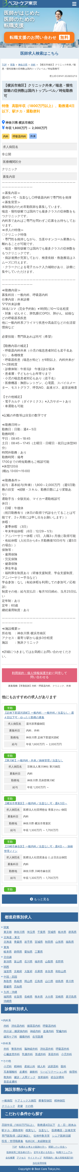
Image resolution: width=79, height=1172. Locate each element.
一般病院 (7, 1100)
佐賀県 (18, 996)
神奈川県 (22, 64)
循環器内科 (33, 1025)
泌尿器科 (53, 1066)
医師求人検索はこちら (39, 53)
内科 (33, 64)
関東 (6, 927)
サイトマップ (35, 1157)
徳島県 (59, 981)
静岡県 (18, 951)
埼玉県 (31, 931)
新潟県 (8, 961)
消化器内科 (18, 1025)
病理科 (73, 1071)
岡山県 (28, 981)
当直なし (44, 1130)
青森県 (18, 941)
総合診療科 (57, 1077)
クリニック (8, 1105)
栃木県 (62, 931)
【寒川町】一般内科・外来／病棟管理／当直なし (33, 760)
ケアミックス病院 (25, 1100)
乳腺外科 (27, 1054)
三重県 (39, 951)
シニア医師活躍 (61, 1135)
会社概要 (10, 1157)
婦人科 (41, 1066)
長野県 (59, 961)
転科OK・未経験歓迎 (38, 1141)
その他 (29, 1105)
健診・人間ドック (24, 1077)
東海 (6, 947)
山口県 (49, 981)
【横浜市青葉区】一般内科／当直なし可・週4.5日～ (35, 803)
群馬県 (72, 931)
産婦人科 (29, 1066)
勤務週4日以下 (46, 1124)
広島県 (39, 981)
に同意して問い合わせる (39, 675)
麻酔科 (34, 1071)
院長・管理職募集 (12, 1141)
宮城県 (39, 941)
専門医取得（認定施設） (16, 1135)
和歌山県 (60, 971)
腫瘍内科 (24, 1036)
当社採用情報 (39, 1163)
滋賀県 (8, 971)
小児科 (8, 1066)
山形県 (59, 941)
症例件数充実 (42, 1135)
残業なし (31, 1130)
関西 (6, 966)
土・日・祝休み (67, 1124)
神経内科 (35, 1031)
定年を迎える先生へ (44, 1152)
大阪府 (28, 971)
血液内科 (48, 1031)
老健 (20, 1105)
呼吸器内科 (49, 1025)
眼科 (63, 1066)
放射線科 (43, 1077)
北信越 (8, 957)
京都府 (18, 971)
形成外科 (40, 1054)
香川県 (70, 981)
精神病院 (59, 1100)
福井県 (39, 961)
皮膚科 (23, 1071)
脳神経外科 (31, 1048)
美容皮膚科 (10, 1081)
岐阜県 (8, 951)
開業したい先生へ (58, 1146)
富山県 (18, 961)
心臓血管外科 (12, 1054)
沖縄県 (8, 1001)
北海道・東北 (12, 937)
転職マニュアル (64, 1152)
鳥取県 (8, 981)
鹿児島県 (71, 996)
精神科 (18, 1066)
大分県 (49, 996)
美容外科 (53, 1054)
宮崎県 (59, 996)
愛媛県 (8, 986)
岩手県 (28, 941)
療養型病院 (45, 1100)
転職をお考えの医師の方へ (33, 1146)
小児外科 (66, 1054)
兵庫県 (39, 971)
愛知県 (28, 951)
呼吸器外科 (62, 1048)
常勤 (12, 64)
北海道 (8, 941)
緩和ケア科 (10, 1036)
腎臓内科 (61, 1031)
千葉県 (41, 931)
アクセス (21, 1157)
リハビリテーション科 (53, 1071)
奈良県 (49, 971)
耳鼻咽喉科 (10, 1071)
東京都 (8, 931)
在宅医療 (37, 1036)
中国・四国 (10, 976)
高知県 (18, 986)
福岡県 (8, 996)
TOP (4, 64)
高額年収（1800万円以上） (18, 1124)
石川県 (28, 961)
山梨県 (49, 961)
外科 (6, 1048)
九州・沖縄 (10, 992)
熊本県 (39, 996)
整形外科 (16, 1048)
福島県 (70, 941)
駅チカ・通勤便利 (12, 1130)
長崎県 (28, 996)
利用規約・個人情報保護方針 (32, 673)
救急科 (8, 1077)
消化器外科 (46, 1048)
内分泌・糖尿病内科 (16, 1031)
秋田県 (49, 941)
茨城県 (52, 931)
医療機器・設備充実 (64, 1130)
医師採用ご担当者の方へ (19, 1152)
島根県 (18, 981)
